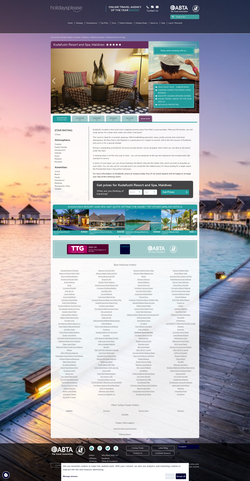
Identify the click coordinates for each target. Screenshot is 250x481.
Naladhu (106, 347)
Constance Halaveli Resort (143, 294)
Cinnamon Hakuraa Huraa (144, 288)
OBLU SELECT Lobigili (143, 350)
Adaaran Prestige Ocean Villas (143, 271)
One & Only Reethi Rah (106, 353)
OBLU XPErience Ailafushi (69, 353)
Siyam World (106, 371)
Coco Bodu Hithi (106, 291)
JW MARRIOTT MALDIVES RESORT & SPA (180, 324)
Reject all (170, 476)
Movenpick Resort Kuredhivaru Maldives (69, 347)
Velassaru (180, 389)
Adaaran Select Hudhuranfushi (106, 273)
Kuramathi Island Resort (181, 332)
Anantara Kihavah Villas (69, 279)
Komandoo (180, 330)
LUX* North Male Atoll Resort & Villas (69, 338)
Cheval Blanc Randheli (180, 285)
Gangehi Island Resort (69, 312)
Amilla (143, 276)
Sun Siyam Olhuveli (143, 377)
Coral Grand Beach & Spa (106, 297)
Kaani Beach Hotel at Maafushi (69, 327)
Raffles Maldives (143, 359)
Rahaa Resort (180, 359)
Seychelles (125, 415)
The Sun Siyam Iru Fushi (69, 386)
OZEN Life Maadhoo (180, 353)
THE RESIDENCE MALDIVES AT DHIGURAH (106, 383)
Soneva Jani (69, 374)
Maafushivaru (143, 338)
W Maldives (181, 394)
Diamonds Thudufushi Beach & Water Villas (143, 300)
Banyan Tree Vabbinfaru (181, 282)
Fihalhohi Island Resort (106, 306)
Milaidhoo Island (143, 344)
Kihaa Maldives (143, 330)
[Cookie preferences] (6, 475)
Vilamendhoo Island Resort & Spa (143, 391)
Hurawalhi (180, 318)
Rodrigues (180, 411)
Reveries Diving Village (143, 362)
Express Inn (181, 303)
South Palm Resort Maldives (106, 374)
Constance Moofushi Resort (181, 294)
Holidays (77, 37)
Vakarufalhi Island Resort (180, 386)
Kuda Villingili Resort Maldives (69, 332)
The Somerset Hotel (143, 383)
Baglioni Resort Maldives (106, 282)
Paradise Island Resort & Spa (106, 356)
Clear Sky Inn (69, 291)
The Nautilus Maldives (180, 380)
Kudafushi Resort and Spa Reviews (125, 429)
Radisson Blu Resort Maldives (106, 359)
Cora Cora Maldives (69, 297)
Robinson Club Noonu (181, 365)
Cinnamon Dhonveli (69, 288)
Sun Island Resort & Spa (69, 377)
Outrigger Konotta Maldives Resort (143, 353)
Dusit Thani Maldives (69, 303)
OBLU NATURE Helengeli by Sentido (106, 350)
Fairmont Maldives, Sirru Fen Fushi (69, 306)
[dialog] (125, 472)
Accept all (180, 476)
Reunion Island (144, 411)
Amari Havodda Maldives (69, 276)
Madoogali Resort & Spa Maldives (69, 341)
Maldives (85, 37)
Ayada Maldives (69, 282)
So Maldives (144, 371)
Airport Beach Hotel (180, 273)
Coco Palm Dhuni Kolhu (143, 291)
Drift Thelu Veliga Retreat (180, 300)
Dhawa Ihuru (143, 297)
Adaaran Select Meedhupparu (143, 273)
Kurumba (106, 335)
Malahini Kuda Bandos (143, 341)
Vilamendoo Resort (181, 391)
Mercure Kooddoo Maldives (106, 344)
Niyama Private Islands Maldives (181, 347)
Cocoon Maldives (69, 294)
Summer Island (181, 374)
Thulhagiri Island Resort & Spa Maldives (143, 386)
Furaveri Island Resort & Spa (143, 309)
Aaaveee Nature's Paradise (69, 271)
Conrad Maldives (106, 294)
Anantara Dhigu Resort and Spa (181, 276)
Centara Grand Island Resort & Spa (106, 285)
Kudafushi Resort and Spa (115, 37)
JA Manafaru (180, 321)
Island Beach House (143, 321)
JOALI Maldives (106, 324)
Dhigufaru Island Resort (69, 300)
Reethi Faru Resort (106, 362)
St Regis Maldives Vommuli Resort (144, 374)
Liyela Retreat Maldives (180, 335)
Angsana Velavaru (143, 279)
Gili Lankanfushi (106, 312)
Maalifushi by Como (180, 338)
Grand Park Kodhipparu (143, 312)
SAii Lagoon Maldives (144, 368)
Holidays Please (66, 37)
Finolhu (180, 306)
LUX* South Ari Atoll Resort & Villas (106, 338)
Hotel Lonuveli (106, 318)
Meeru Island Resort (69, 344)
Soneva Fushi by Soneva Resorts (180, 371)
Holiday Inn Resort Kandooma (180, 315)
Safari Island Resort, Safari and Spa (106, 368)
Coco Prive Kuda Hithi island (180, 291)
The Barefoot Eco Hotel (143, 380)
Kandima (181, 327)
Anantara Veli (106, 279)
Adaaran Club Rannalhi (106, 271)
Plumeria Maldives (181, 356)
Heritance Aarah (106, 315)
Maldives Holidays (98, 37)
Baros (69, 285)
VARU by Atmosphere (106, 389)
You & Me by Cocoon (69, 397)
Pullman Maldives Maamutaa (69, 359)
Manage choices (70, 476)
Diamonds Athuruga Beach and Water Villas (106, 300)
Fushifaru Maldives (180, 309)
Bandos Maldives (143, 282)
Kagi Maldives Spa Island (143, 327)
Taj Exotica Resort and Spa (106, 380)
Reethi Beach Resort (69, 362)
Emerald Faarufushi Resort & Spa (106, 303)
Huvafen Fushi (69, 321)
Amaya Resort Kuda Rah (106, 276)
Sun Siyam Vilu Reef (181, 377)
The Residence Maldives (69, 383)
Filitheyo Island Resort (143, 306)
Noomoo (69, 350)
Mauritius (106, 411)
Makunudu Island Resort (106, 341)
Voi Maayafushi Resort (143, 394)
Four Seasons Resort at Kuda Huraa (106, 309)
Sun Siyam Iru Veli (106, 377)
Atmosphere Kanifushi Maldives (180, 279)
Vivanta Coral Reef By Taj (106, 394)
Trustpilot (125, 246)
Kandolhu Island (69, 330)
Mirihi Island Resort (180, 344)
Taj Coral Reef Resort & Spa (69, 380)
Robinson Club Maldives (143, 365)
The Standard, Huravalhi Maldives (180, 383)
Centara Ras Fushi (143, 285)
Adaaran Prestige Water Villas (69, 273)
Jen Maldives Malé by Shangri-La (69, 324)
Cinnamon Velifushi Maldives (180, 288)
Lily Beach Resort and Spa (143, 335)
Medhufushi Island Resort (180, 341)
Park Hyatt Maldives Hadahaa (143, 356)
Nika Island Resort (144, 347)
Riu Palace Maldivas (69, 365)
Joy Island (143, 324)
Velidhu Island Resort (69, 391)
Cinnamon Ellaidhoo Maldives (106, 288)
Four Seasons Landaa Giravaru (69, 309)
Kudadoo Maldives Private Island (106, 332)
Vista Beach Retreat (69, 394)
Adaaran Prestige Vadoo (181, 271)
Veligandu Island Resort (106, 391)
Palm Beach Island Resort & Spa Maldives (69, 356)
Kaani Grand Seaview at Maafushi (106, 327)
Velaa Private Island (143, 389)
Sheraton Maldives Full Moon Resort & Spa (181, 368)
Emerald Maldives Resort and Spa (144, 303)
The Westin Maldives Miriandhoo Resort (106, 386)
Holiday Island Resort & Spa (69, 318)
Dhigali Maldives (180, 297)
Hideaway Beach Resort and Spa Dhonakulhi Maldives (145, 315)
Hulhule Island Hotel (143, 318)
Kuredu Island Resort (69, 335)
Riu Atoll (181, 362)
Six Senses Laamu (69, 371)
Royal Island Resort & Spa (69, 368)
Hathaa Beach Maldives (69, 315)
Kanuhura (106, 330)
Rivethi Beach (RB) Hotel (106, 365)
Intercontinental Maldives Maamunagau (106, 321)
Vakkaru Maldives (69, 389)
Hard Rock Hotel (180, 312)
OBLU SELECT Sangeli (180, 350)
